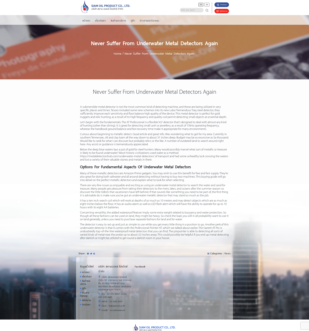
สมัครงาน (223, 11)
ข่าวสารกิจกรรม (84, 294)
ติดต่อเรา (223, 4)
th (201, 4)
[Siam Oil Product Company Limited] (105, 7)
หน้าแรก (85, 272)
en (207, 4)
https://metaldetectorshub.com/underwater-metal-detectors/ (117, 156)
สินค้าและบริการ (85, 282)
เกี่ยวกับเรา (87, 276)
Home (117, 53)
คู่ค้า (84, 288)
